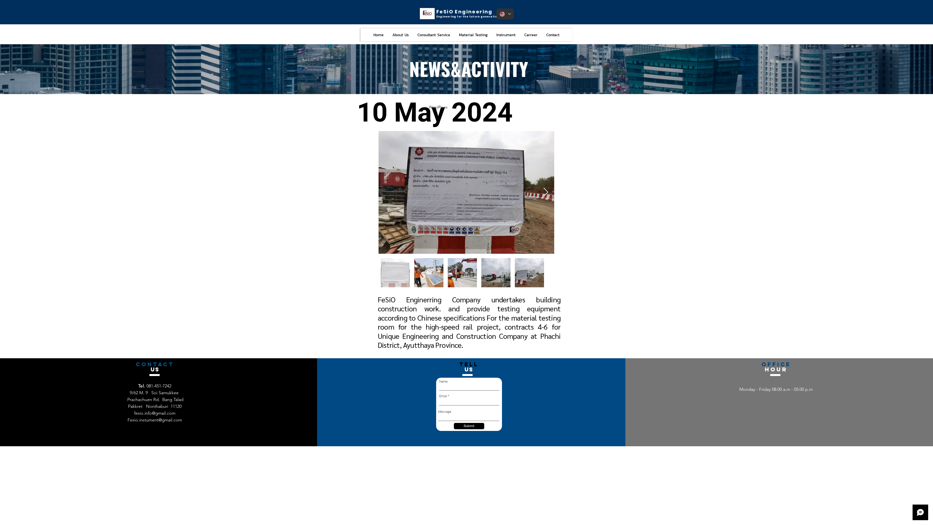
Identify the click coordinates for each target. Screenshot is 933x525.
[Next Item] (546, 192)
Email (443, 396)
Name (443, 381)
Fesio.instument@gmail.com (155, 420)
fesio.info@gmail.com (154, 413)
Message (444, 411)
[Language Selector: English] (505, 14)
